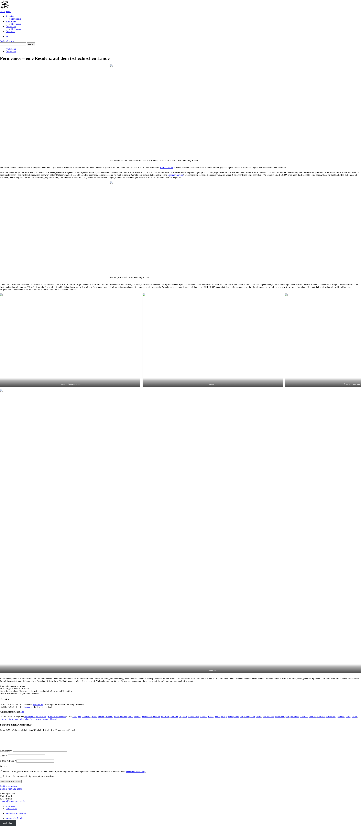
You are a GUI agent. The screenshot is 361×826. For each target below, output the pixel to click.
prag (287, 716)
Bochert (109, 716)
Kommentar (6, 751)
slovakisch (330, 716)
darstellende (147, 716)
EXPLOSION (166, 167)
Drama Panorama (175, 175)
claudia (137, 716)
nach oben (7, 823)
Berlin (94, 716)
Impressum (10, 806)
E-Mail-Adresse (8, 761)
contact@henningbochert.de (12, 801)
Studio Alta (38, 704)
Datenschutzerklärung (136, 771)
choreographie (126, 716)
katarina (203, 716)
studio (354, 716)
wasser (46, 719)
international (193, 716)
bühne (116, 716)
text (6, 719)
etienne (156, 716)
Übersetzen (11, 51)
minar (246, 716)
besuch (101, 716)
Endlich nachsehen (8, 786)
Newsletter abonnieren (16, 813)
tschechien (13, 719)
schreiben (294, 716)
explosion (165, 716)
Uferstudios (28, 707)
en (7, 36)
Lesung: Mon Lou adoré (11, 789)
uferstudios (24, 719)
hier (22, 712)
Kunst (210, 716)
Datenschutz (11, 808)
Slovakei (321, 716)
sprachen (341, 716)
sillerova (312, 716)
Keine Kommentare (57, 716)
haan (184, 716)
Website (3, 766)
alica (74, 716)
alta (79, 716)
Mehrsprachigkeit (235, 716)
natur (252, 716)
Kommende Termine (15, 818)
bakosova (86, 716)
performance (268, 716)
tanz (2, 719)
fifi (180, 716)
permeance (279, 716)
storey (348, 716)
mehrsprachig (221, 716)
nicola (258, 716)
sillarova (304, 716)
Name (3, 755)
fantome (174, 716)
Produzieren (11, 49)
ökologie (54, 719)
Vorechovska (36, 719)
